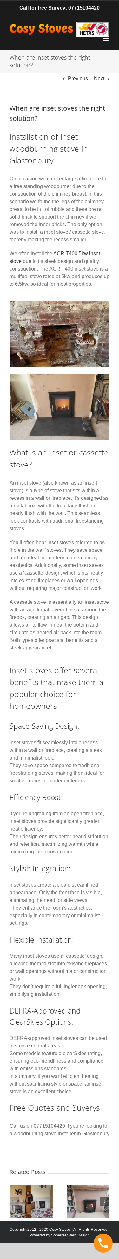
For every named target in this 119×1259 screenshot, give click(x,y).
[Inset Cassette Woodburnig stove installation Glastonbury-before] (59, 303)
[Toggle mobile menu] (106, 40)
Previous (78, 78)
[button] (14, 1201)
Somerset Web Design (70, 1235)
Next (99, 78)
